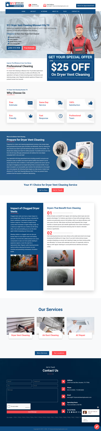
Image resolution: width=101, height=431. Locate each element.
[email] (57, 6)
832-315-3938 (35, 6)
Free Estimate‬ (29, 48)
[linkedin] (80, 412)
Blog (65, 11)
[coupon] (70, 69)
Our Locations (59, 353)
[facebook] (68, 412)
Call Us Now (43, 190)
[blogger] (74, 412)
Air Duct (33, 11)
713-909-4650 (80, 390)
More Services (42, 353)
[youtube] (72, 412)
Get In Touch (57, 190)
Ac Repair (44, 11)
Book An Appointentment (85, 5)
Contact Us (75, 11)
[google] (70, 412)
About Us (55, 11)
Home (23, 11)
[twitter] (76, 412)
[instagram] (78, 412)
